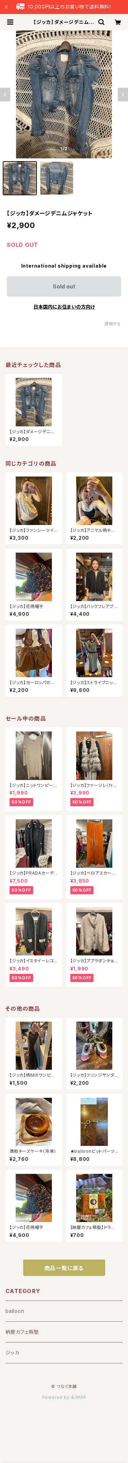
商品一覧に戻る (64, 1268)
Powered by (56, 1397)
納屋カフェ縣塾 (22, 1332)
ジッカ (12, 1352)
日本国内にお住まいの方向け (64, 307)
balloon (14, 1311)
